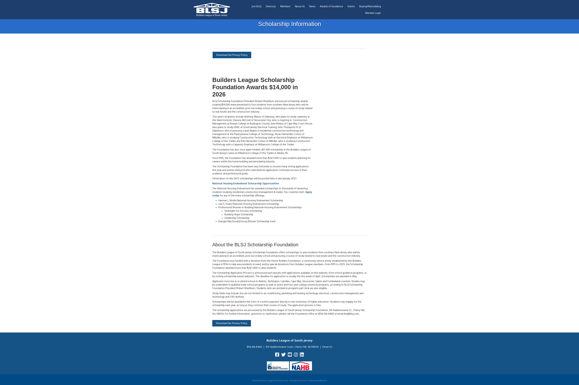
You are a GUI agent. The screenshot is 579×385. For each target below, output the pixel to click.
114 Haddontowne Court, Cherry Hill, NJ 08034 (292, 346)
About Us (300, 6)
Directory (271, 6)
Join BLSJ (256, 6)
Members (285, 6)
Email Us (327, 346)
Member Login (373, 12)
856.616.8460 (254, 346)
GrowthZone (321, 380)
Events (351, 6)
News (312, 6)
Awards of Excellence (331, 6)
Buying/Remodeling (370, 6)
